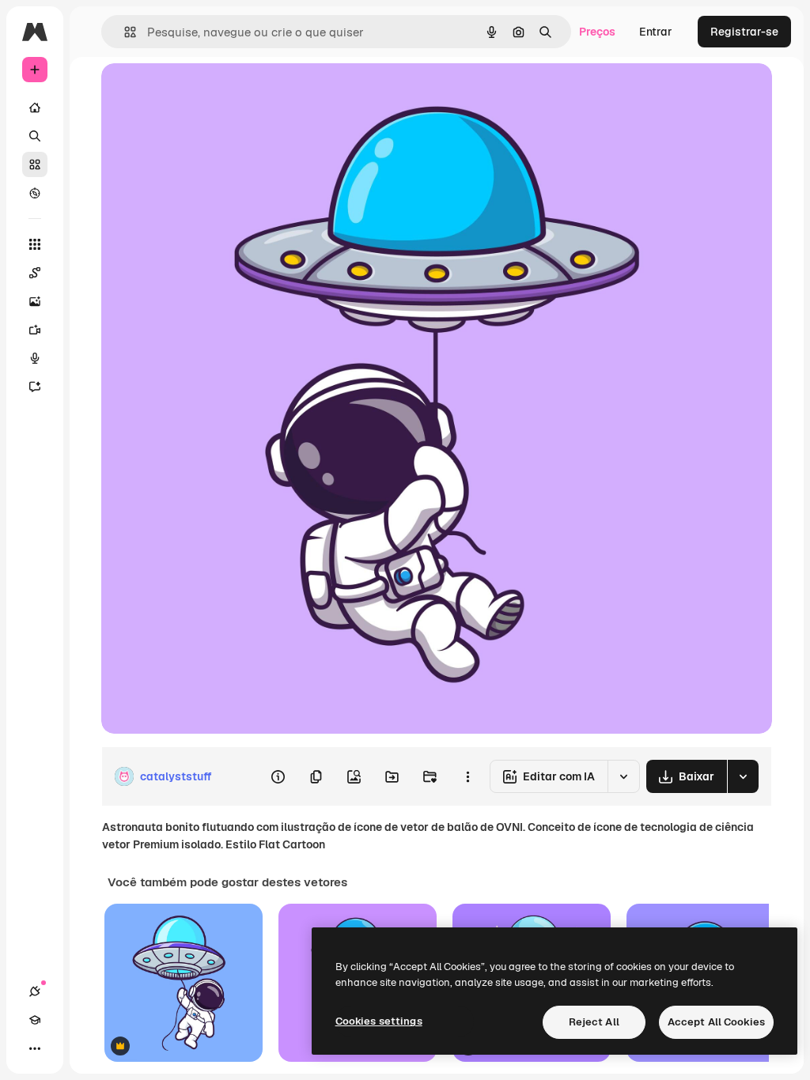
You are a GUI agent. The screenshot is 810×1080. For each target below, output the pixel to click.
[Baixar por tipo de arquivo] (743, 776)
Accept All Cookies (716, 1022)
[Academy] (34, 1020)
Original (202, 92)
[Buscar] (34, 136)
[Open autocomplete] (124, 32)
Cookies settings (378, 1021)
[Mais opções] (467, 776)
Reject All (594, 1022)
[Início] (34, 107)
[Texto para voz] (34, 358)
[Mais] (34, 1048)
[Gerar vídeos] (34, 329)
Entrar (655, 32)
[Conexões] (34, 991)
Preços (597, 32)
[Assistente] (34, 386)
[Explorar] (34, 193)
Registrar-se (744, 32)
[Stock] (34, 164)
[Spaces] (34, 272)
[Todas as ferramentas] (34, 244)
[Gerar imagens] (34, 301)
